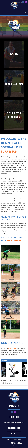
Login (14, 445)
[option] (14, 369)
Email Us (13, 433)
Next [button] (24, 369)
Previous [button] (4, 369)
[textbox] (14, 238)
